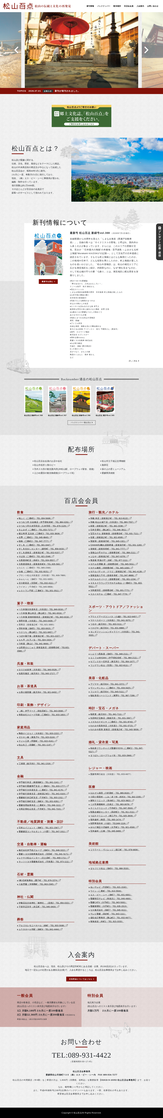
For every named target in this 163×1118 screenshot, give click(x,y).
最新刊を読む (47, 281)
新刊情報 (90, 6)
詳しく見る (133, 361)
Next (146, 50)
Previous (16, 50)
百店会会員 (129, 6)
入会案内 (140, 6)
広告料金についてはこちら (80, 979)
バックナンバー (103, 6)
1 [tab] (78, 84)
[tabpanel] (81, 50)
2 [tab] (81, 84)
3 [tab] (85, 84)
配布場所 (117, 6)
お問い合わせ (153, 6)
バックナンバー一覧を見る (81, 422)
